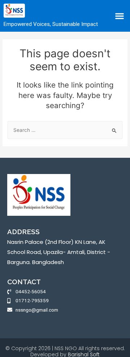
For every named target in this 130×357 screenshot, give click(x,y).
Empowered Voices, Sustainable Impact (51, 24)
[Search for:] (65, 130)
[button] (119, 16)
